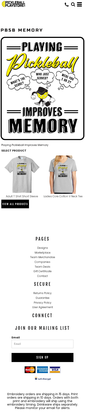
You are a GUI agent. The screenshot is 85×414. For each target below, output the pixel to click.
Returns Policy (42, 293)
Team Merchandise (42, 257)
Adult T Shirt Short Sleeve (22, 196)
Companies (42, 262)
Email (16, 337)
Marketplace (43, 252)
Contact (42, 276)
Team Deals (42, 266)
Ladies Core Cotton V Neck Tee (63, 196)
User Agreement (42, 307)
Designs (42, 248)
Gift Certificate (43, 271)
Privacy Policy (42, 302)
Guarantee (42, 298)
